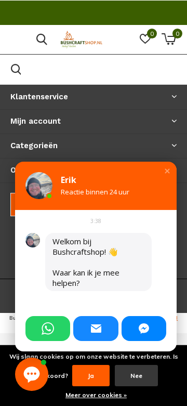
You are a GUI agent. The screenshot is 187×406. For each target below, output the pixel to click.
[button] (167, 171)
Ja (91, 375)
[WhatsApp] (47, 328)
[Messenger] (144, 328)
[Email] (95, 328)
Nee (136, 375)
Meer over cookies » (96, 395)
